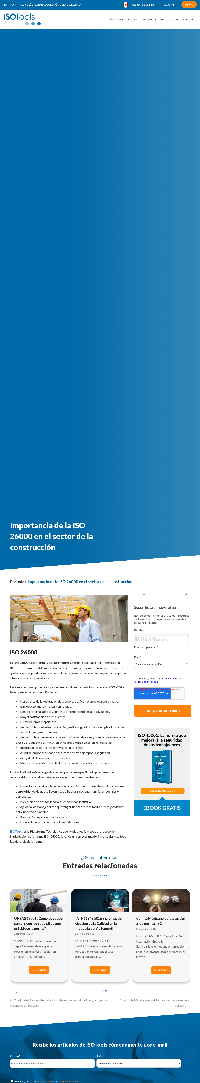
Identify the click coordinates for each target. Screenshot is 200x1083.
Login (169, 4)
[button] (103, 991)
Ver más (39, 970)
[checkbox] (162, 679)
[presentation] (12, 992)
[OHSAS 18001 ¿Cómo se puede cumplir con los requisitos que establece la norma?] (39, 900)
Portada (17, 581)
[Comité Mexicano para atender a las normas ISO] (161, 900)
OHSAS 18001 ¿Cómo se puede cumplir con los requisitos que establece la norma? (38, 923)
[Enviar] (186, 594)
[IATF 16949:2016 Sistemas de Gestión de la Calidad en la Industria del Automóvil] (100, 900)
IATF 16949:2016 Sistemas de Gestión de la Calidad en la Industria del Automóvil (98, 923)
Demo (189, 4)
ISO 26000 (23, 652)
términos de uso (170, 678)
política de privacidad (146, 681)
